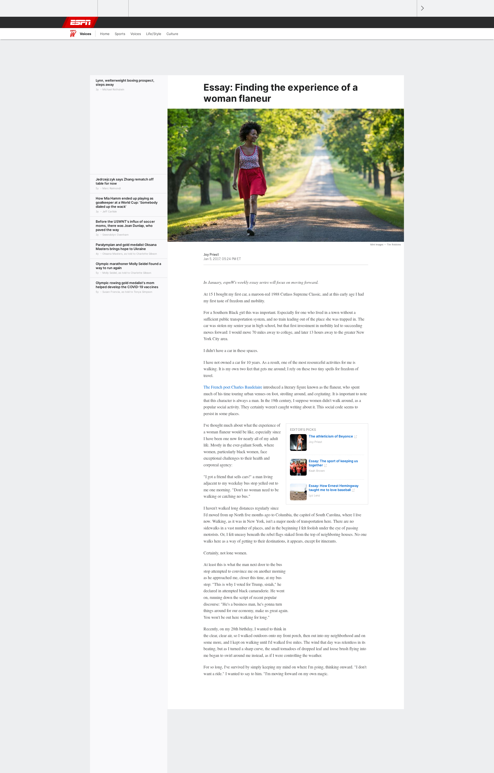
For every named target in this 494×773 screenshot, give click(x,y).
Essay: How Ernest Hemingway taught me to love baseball (333, 488)
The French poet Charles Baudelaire (233, 387)
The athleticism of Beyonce (331, 436)
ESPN (80, 22)
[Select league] (82, 8)
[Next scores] (422, 8)
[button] (411, 22)
